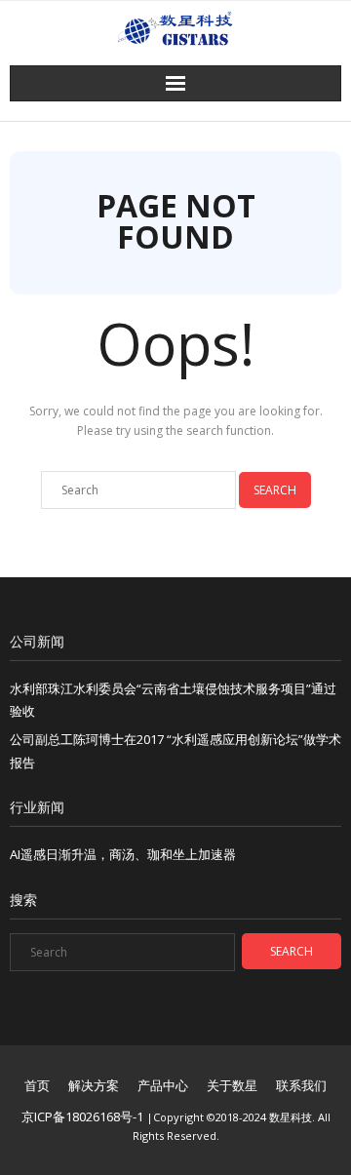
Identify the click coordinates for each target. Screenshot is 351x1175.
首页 (37, 1085)
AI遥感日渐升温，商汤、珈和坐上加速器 (123, 854)
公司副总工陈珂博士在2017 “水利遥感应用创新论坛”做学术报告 (175, 750)
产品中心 (162, 1085)
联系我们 (301, 1085)
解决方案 (93, 1085)
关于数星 (232, 1085)
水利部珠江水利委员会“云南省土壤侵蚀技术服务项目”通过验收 (173, 700)
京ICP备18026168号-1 (82, 1116)
